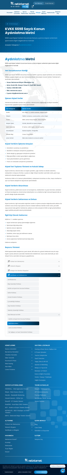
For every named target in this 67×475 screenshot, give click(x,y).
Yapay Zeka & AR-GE (41, 361)
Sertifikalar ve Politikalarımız (18, 275)
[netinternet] (20, 3)
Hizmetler (10, 12)
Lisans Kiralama (18, 369)
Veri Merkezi (38, 3)
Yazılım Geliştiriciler (41, 355)
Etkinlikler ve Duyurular (42, 430)
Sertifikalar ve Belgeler (18, 430)
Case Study (38, 427)
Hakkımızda (50, 12)
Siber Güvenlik (18, 358)
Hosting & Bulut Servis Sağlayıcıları (46, 349)
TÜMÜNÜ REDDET (8, 472)
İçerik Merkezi (43, 12)
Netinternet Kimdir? (11, 439)
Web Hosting (18, 363)
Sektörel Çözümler (17, 12)
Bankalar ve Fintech (41, 371)
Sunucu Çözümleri (18, 349)
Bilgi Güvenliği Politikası (14, 284)
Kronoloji (7, 442)
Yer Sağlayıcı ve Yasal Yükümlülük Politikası (20, 332)
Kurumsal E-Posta (18, 360)
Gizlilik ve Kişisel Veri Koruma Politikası (18, 288)
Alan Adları (18, 366)
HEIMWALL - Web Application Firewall (16, 389)
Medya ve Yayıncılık (41, 368)
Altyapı (38, 12)
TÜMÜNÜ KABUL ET (41, 472)
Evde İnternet (49, 3)
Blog (36, 424)
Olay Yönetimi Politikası (14, 306)
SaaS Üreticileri (39, 358)
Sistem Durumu (39, 401)
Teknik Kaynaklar (32, 12)
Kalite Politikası (12, 292)
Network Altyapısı (15, 266)
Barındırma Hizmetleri (18, 352)
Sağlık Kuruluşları (40, 380)
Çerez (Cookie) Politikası (15, 327)
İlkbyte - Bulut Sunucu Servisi (14, 392)
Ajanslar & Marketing (41, 364)
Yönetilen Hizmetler (18, 355)
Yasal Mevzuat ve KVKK (14, 314)
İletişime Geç (57, 12)
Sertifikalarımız (12, 279)
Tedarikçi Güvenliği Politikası (16, 310)
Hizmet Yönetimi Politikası (15, 297)
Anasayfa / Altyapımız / (12, 45)
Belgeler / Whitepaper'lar (42, 389)
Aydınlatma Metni (13, 323)
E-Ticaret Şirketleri (40, 352)
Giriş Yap (25, 6)
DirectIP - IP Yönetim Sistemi (14, 401)
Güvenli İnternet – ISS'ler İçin (14, 398)
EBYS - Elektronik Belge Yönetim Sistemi (17, 415)
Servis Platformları (24, 12)
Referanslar (8, 445)
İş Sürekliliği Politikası (14, 301)
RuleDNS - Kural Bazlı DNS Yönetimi (16, 404)
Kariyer (7, 452)
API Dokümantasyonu (41, 392)
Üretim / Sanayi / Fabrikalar (43, 377)
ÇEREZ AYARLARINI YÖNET (24, 472)
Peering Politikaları (40, 395)
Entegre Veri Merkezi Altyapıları (19, 270)
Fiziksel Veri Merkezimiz (17, 261)
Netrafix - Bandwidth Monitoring (14, 395)
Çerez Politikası (29, 467)
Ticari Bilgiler (9, 448)
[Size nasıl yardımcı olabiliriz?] (62, 470)
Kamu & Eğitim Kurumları (42, 374)
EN (11, 6)
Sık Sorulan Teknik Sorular (43, 398)
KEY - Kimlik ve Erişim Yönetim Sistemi (17, 407)
